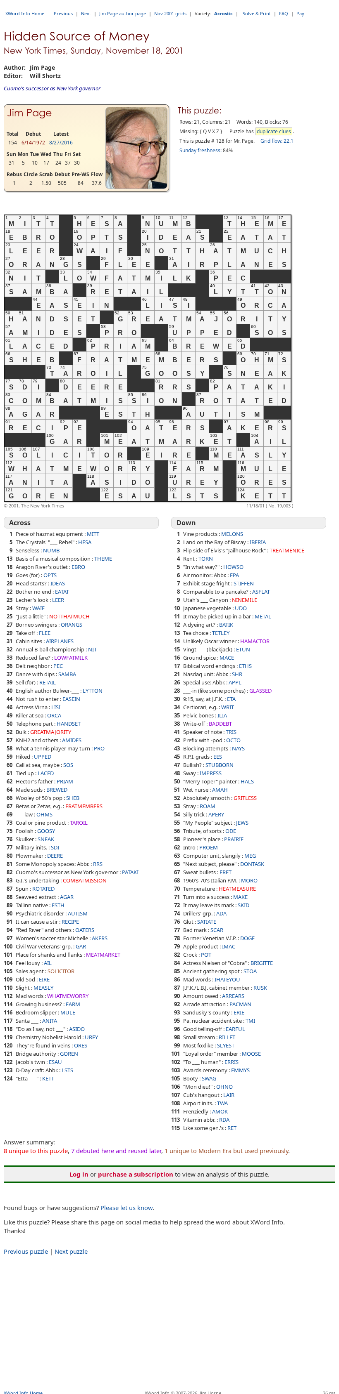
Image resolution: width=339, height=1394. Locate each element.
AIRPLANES (60, 641)
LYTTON (93, 690)
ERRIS (231, 1062)
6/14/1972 (33, 142)
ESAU (55, 1062)
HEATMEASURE (237, 888)
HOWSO (233, 567)
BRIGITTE (262, 963)
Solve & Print (257, 13)
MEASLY (43, 987)
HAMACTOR (255, 641)
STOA (250, 971)
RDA (224, 1119)
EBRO (78, 567)
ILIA (222, 715)
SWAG (209, 1078)
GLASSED (260, 690)
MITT (93, 534)
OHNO (224, 1086)
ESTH (58, 905)
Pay (300, 13)
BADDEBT (220, 723)
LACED (46, 773)
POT (206, 954)
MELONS (232, 534)
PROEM (208, 847)
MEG (250, 855)
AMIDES (71, 740)
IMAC (228, 946)
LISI (55, 707)
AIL (48, 963)
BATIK (226, 624)
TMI (250, 1020)
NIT (92, 649)
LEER (58, 600)
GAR (81, 946)
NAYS (238, 748)
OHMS (44, 814)
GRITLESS (245, 798)
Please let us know (126, 1207)
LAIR (228, 1095)
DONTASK (252, 864)
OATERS (84, 930)
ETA (231, 699)
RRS (98, 864)
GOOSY (46, 831)
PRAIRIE (234, 839)
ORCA (54, 715)
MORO (249, 880)
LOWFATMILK (71, 657)
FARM (73, 1004)
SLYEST (225, 1045)
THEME (103, 558)
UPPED (42, 756)
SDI (55, 847)
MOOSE (251, 1053)
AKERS (99, 938)
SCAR (216, 930)
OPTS (50, 575)
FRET (226, 872)
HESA (84, 542)
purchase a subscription (135, 1174)
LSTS (67, 1070)
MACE (227, 657)
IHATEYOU (227, 979)
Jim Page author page (122, 13)
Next (86, 13)
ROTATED (43, 888)
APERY (216, 814)
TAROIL (79, 822)
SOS (68, 765)
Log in (78, 1174)
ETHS (245, 666)
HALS (247, 781)
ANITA (49, 1020)
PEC (58, 666)
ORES (80, 1045)
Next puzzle (71, 1251)
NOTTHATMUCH (69, 616)
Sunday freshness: (200, 150)
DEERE (55, 855)
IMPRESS (211, 773)
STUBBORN (219, 765)
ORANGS (71, 624)
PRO (99, 748)
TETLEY (220, 633)
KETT (48, 1078)
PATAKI (130, 872)
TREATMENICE (287, 550)
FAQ (283, 13)
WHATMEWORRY (67, 996)
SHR (237, 674)
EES (217, 756)
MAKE (240, 897)
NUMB (51, 550)
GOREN (69, 1053)
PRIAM (65, 781)
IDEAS (57, 583)
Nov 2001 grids (170, 13)
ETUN (243, 649)
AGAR (67, 897)
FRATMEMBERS (84, 806)
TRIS (231, 732)
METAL (263, 616)
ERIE (239, 1012)
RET (231, 1128)
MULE (67, 1012)
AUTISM (78, 913)
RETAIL (47, 682)
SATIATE (206, 921)
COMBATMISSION (85, 880)
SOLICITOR (61, 971)
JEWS (242, 822)
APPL (235, 682)
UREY (91, 1037)
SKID (243, 905)
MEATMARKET (103, 954)
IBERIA (258, 542)
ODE (230, 831)
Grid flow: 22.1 (277, 140)
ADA (221, 913)
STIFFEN (244, 583)
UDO (241, 608)
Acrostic (223, 13)
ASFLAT (261, 591)
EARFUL (235, 1029)
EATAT (62, 591)
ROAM (207, 806)
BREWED (56, 789)
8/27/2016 (61, 142)
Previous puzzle (26, 1251)
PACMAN (240, 1004)
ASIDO (77, 1029)
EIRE (44, 979)
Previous (63, 13)
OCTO (233, 740)
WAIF (38, 608)
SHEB (72, 798)
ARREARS (233, 996)
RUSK (260, 987)
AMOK (220, 1111)
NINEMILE (244, 600)
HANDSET (69, 723)
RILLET (227, 1037)
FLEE (44, 633)
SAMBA (67, 674)
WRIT (227, 707)
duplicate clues (274, 131)
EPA (234, 575)
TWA (222, 1103)
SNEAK (46, 839)
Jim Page (29, 113)
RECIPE (70, 921)
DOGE (247, 938)
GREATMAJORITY (50, 732)
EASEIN (71, 699)
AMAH (220, 789)
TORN (205, 558)
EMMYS (240, 1070)
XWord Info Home (24, 13)
